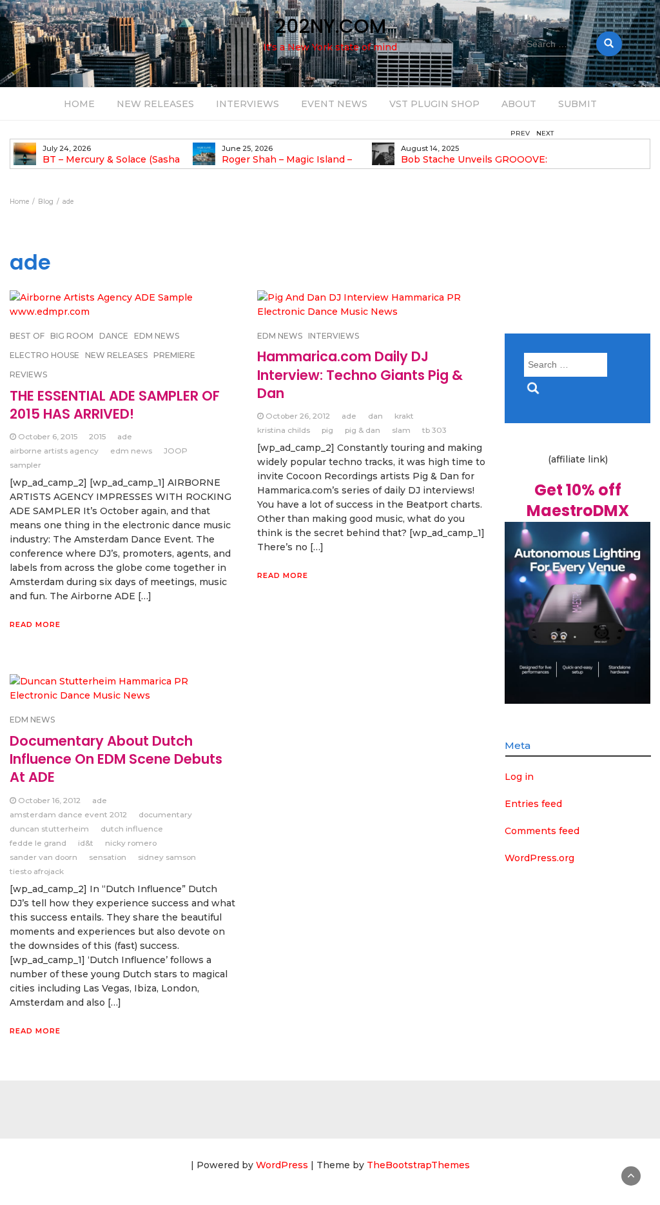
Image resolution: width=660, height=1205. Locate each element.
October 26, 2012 (298, 416)
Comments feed (542, 831)
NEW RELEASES (155, 104)
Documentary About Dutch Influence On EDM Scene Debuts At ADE (116, 759)
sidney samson (167, 857)
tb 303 (434, 430)
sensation (107, 857)
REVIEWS (28, 374)
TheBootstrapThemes (418, 1165)
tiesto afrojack (37, 871)
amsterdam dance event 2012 (68, 814)
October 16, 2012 (49, 800)
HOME (79, 104)
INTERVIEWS (247, 104)
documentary (165, 814)
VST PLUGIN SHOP (434, 104)
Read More (35, 624)
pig (327, 430)
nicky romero (131, 843)
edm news (131, 450)
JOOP (176, 450)
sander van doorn (43, 857)
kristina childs (283, 430)
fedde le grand (38, 843)
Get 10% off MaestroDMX (578, 500)
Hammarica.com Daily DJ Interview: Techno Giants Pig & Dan (360, 375)
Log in (519, 776)
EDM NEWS (156, 336)
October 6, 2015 (47, 436)
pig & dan (362, 430)
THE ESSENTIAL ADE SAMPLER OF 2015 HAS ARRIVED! (115, 404)
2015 (97, 436)
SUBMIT (577, 104)
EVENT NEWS (334, 104)
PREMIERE (174, 355)
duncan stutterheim (49, 828)
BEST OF (27, 336)
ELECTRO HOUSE (44, 355)
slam (401, 430)
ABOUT (518, 104)
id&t (85, 843)
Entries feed (533, 804)
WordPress (282, 1165)
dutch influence (132, 828)
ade (124, 436)
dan (375, 416)
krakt (404, 416)
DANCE (113, 336)
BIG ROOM (71, 336)
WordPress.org (539, 858)
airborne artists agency (54, 450)
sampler (25, 465)
